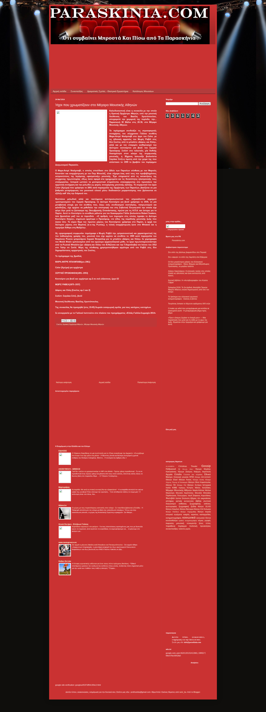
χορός (187, 529)
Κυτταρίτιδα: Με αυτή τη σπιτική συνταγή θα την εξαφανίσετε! (94, 489)
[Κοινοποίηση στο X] (68, 320)
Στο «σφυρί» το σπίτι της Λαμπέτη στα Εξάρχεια (187, 257)
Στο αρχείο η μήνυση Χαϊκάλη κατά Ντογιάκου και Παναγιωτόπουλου (97, 545)
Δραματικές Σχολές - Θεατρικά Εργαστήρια (107, 91)
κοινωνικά (188, 517)
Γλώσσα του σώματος (192, 474)
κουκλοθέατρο (172, 520)
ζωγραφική (184, 506)
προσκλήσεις (205, 526)
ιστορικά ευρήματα (174, 514)
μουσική (180, 523)
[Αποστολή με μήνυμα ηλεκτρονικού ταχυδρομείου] (62, 320)
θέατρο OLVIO (204, 506)
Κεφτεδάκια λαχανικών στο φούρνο (85, 526)
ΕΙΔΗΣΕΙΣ (62, 451)
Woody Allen (187, 469)
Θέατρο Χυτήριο (194, 485)
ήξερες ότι (195, 498)
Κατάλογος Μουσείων (143, 91)
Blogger (196, 692)
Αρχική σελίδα (59, 91)
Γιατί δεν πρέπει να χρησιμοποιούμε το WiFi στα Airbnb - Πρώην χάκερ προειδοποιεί (103, 471)
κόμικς (201, 520)
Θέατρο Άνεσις (185, 480)
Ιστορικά (207, 485)
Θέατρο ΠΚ (171, 485)
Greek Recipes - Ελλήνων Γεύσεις (73, 524)
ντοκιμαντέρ (192, 523)
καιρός (186, 514)
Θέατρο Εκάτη (198, 480)
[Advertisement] (111, 51)
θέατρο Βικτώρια (186, 509)
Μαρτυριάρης (64, 487)
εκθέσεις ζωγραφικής (190, 503)
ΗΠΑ (191, 477)
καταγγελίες (205, 514)
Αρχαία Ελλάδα (174, 474)
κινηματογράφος (173, 518)
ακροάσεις (206, 498)
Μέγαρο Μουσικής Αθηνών (94, 324)
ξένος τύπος (205, 523)
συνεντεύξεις (172, 528)
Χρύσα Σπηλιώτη (182, 498)
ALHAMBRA (170, 466)
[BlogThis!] (65, 320)
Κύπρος (190, 488)
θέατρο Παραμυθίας (188, 512)
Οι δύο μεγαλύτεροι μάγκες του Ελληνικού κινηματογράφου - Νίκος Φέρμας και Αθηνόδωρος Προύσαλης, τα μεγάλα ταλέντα (188, 264)
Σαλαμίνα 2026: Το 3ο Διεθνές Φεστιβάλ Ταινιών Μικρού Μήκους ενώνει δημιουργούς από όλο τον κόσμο (188, 289)
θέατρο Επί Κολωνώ (202, 509)
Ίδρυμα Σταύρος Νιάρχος (189, 472)
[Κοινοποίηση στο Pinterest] (74, 320)
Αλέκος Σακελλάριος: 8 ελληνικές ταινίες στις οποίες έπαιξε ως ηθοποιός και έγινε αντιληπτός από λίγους (189, 273)
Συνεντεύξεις (77, 91)
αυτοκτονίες (189, 501)
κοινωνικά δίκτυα (203, 518)
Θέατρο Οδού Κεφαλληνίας (199, 482)
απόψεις (170, 501)
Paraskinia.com (178, 240)
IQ (179, 469)
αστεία (179, 501)
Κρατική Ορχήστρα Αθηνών (73, 324)
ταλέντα (182, 529)
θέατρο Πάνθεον (172, 512)
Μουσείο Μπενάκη (203, 493)
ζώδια (193, 506)
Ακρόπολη (206, 472)
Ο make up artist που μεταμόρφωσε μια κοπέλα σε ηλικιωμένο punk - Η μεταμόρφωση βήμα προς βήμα (188, 310)
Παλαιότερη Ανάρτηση (146, 382)
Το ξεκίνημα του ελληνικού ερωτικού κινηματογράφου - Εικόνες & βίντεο (183, 298)
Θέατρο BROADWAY (203, 477)
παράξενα (170, 526)
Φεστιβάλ (170, 498)
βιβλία (198, 501)
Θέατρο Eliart (171, 480)
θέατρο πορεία (204, 512)
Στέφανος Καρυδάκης (202, 496)
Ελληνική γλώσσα (181, 477)
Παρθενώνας (171, 496)
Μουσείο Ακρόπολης (185, 493)
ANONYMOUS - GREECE (69, 469)
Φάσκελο (62, 505)
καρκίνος (194, 514)
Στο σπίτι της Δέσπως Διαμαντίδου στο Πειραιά (187, 252)
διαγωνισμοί (171, 504)
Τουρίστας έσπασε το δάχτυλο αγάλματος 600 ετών (189, 304)
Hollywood (171, 469)
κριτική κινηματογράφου (188, 520)
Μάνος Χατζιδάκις (203, 488)
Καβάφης (182, 488)
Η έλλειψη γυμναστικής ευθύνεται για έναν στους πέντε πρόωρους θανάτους (100, 563)
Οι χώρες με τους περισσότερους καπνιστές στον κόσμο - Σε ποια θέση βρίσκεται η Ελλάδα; (106, 508)
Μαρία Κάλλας (199, 490)
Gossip (206, 466)
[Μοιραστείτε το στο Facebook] (71, 320)
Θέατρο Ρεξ (181, 485)
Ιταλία (168, 488)
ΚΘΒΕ (174, 488)
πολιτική (193, 526)
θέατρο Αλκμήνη (172, 509)
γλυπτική (207, 501)
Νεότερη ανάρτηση (64, 382)
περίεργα (182, 526)
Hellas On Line (64, 561)
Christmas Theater (187, 466)
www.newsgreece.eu (67, 542)
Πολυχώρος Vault (184, 496)
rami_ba (182, 692)
